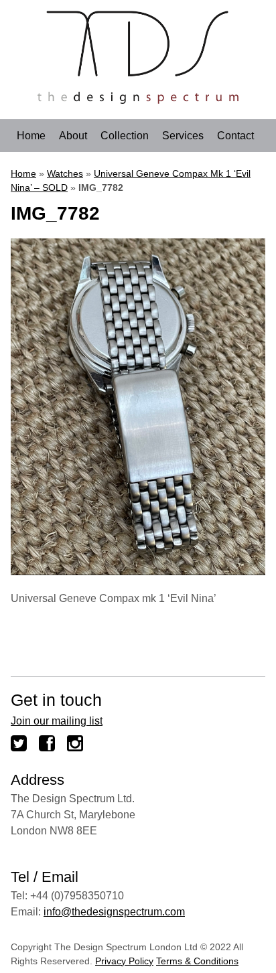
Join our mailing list (56, 721)
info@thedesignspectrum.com (114, 911)
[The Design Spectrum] (138, 100)
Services (183, 136)
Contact (235, 136)
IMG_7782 (55, 213)
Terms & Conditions (197, 961)
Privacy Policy (124, 961)
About (73, 136)
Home (31, 136)
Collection (124, 136)
